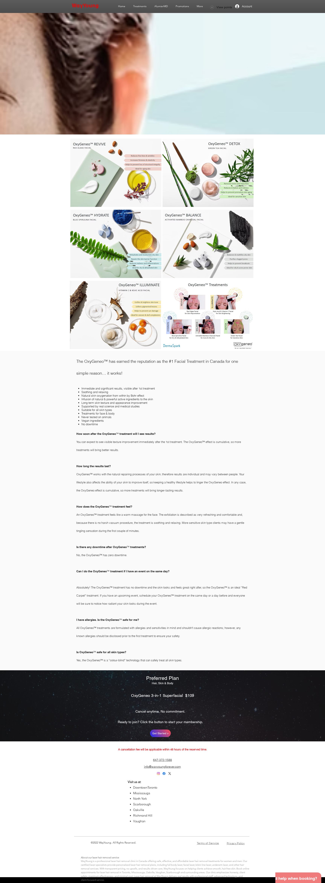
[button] (139, 6)
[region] (116, 172)
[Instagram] (158, 773)
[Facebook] (164, 773)
